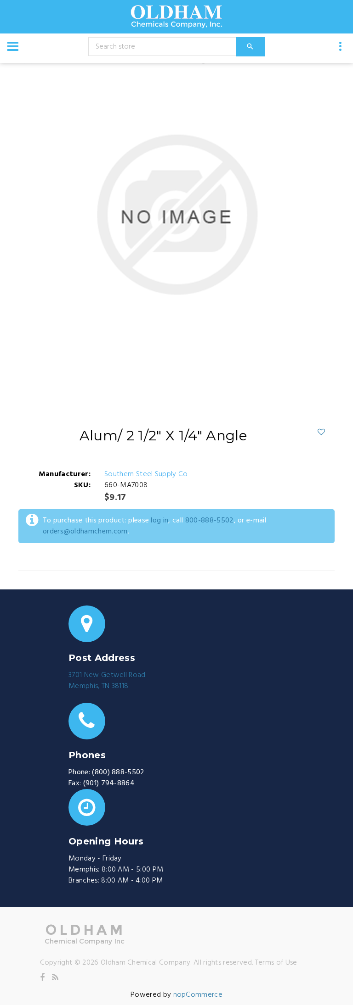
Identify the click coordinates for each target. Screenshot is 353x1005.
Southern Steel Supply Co (146, 474)
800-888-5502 (209, 521)
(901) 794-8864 (109, 783)
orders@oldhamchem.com (85, 532)
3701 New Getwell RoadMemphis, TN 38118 (107, 680)
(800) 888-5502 (118, 772)
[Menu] (13, 46)
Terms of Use (276, 963)
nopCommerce (198, 995)
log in (159, 521)
